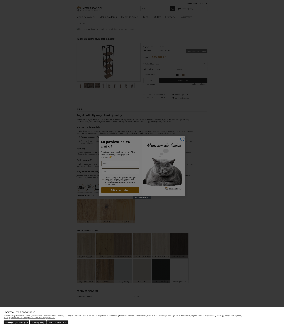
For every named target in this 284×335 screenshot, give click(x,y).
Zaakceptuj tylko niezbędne (16, 322)
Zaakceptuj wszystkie (57, 322)
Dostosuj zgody (38, 322)
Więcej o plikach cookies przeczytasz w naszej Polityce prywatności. (29, 318)
